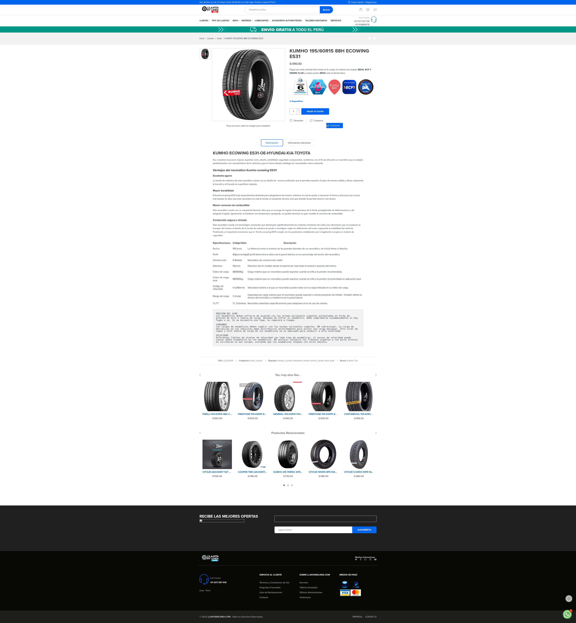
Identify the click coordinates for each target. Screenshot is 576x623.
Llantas (210, 38)
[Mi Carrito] (360, 10)
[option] (205, 54)
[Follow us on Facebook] (360, 559)
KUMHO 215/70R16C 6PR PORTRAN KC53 (288, 472)
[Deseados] (368, 10)
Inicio (202, 38)
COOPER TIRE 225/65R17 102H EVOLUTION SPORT (252, 472)
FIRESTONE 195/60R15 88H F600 (323, 414)
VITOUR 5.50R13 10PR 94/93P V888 (359, 472)
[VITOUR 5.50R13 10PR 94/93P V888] (359, 454)
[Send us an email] (365, 559)
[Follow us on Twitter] (356, 559)
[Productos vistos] (569, 598)
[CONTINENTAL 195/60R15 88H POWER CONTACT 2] (359, 396)
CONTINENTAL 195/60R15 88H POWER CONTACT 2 (359, 414)
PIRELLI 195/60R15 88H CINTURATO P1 (217, 414)
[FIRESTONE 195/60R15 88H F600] (323, 396)
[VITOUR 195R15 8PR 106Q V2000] (323, 454)
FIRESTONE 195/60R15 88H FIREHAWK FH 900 (252, 414)
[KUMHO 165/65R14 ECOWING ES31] (369, 38)
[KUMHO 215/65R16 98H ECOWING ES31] (374, 38)
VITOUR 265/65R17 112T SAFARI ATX (217, 472)
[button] (567, 614)
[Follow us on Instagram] (370, 559)
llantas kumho (309, 360)
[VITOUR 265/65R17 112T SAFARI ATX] (217, 454)
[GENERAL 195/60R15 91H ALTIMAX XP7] (288, 396)
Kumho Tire (352, 360)
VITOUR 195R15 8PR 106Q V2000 (323, 472)
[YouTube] (375, 559)
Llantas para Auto (326, 360)
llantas (281, 360)
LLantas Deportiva (293, 360)
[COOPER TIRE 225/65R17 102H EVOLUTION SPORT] (252, 454)
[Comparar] (375, 10)
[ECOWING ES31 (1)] (205, 53)
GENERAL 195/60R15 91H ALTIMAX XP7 (288, 414)
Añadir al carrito (315, 111)
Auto (219, 38)
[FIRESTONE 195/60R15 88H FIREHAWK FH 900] (252, 396)
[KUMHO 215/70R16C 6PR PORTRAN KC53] (288, 454)
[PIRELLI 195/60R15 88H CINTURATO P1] (217, 396)
